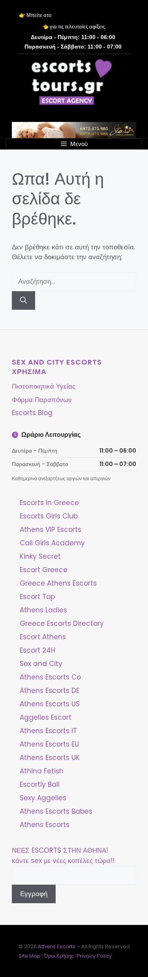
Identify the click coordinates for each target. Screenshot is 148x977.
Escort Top (37, 596)
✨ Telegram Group (91, 15)
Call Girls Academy (52, 543)
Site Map (30, 956)
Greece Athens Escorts (58, 583)
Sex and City (41, 663)
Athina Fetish (42, 771)
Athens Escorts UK (50, 757)
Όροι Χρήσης (58, 956)
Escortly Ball (40, 784)
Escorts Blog (32, 412)
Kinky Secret (40, 556)
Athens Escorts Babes (56, 811)
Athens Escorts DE (49, 690)
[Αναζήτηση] (23, 300)
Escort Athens (43, 637)
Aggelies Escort (45, 717)
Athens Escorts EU (49, 744)
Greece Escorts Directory (62, 623)
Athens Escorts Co (50, 677)
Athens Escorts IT (48, 731)
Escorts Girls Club (49, 516)
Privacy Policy (94, 956)
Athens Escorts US (50, 704)
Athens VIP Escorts (50, 529)
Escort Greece (43, 570)
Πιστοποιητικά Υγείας (43, 386)
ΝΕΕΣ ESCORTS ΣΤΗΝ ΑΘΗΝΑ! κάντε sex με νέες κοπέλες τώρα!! (63, 855)
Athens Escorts (44, 824)
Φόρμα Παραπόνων (42, 399)
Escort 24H (37, 650)
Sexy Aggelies (43, 798)
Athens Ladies (43, 610)
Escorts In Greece (49, 502)
